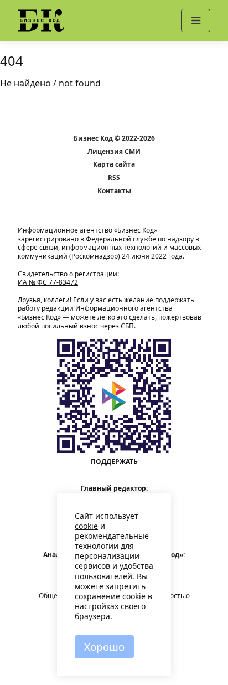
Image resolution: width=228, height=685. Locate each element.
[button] (195, 20)
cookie (86, 526)
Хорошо (104, 646)
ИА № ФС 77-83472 (48, 282)
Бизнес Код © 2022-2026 (114, 138)
